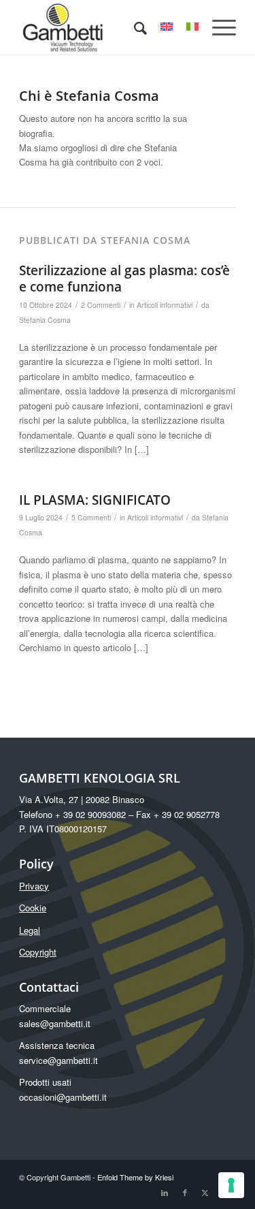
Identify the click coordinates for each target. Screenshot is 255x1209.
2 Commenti (100, 305)
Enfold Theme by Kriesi (135, 1177)
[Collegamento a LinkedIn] (164, 1192)
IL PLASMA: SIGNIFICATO (95, 500)
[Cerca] (133, 27)
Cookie (32, 907)
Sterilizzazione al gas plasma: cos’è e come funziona (124, 279)
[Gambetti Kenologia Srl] (105, 27)
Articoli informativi (164, 305)
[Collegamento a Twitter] (205, 1192)
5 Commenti (91, 517)
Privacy (34, 885)
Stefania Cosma (45, 320)
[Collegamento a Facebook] (185, 1192)
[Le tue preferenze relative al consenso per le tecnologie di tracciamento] (231, 1185)
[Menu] (217, 27)
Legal (29, 930)
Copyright (37, 951)
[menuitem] (133, 27)
